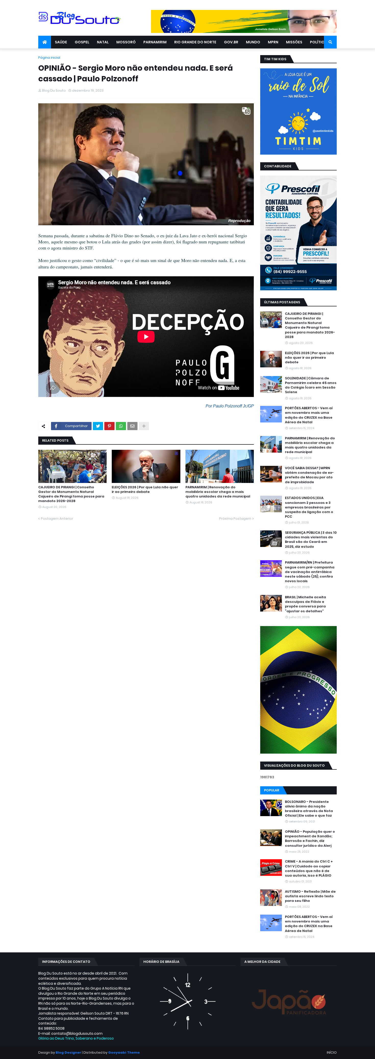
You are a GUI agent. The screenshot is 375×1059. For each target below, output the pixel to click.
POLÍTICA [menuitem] (318, 42)
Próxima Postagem (235, 518)
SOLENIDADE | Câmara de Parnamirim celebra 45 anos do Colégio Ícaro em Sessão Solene (310, 385)
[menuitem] (44, 42)
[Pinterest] (109, 426)
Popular (271, 790)
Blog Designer (68, 1052)
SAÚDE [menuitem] (61, 42)
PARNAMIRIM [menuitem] (155, 42)
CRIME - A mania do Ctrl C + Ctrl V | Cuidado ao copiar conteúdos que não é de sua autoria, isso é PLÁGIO (309, 868)
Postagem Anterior (57, 518)
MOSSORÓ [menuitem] (126, 42)
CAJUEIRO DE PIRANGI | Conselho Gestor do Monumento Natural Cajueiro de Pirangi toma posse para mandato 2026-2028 (71, 494)
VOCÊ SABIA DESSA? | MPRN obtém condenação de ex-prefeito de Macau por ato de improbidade (309, 475)
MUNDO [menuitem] (253, 42)
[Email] (132, 426)
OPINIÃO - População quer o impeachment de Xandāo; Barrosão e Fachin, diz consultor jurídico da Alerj (310, 838)
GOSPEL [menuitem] (82, 42)
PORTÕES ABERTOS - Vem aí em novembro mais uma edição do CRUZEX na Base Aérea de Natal (309, 415)
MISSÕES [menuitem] (294, 42)
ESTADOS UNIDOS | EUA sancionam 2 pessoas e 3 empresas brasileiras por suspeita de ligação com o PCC (309, 507)
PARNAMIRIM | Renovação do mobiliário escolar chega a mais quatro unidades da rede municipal (217, 492)
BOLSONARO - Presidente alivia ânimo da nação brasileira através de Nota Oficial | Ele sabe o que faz (309, 809)
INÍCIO (332, 1052)
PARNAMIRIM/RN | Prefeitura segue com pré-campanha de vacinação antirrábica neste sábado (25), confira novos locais (309, 571)
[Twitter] (98, 426)
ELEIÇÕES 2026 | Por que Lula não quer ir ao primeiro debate (145, 489)
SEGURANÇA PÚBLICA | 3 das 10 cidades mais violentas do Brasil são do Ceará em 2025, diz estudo (311, 539)
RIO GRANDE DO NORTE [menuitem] (195, 42)
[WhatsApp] (121, 426)
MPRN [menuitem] (273, 42)
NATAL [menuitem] (103, 42)
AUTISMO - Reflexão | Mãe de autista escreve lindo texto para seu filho (310, 896)
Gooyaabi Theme (124, 1052)
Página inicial (49, 57)
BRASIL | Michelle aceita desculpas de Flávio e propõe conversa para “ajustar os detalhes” (305, 604)
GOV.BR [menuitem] (231, 42)
